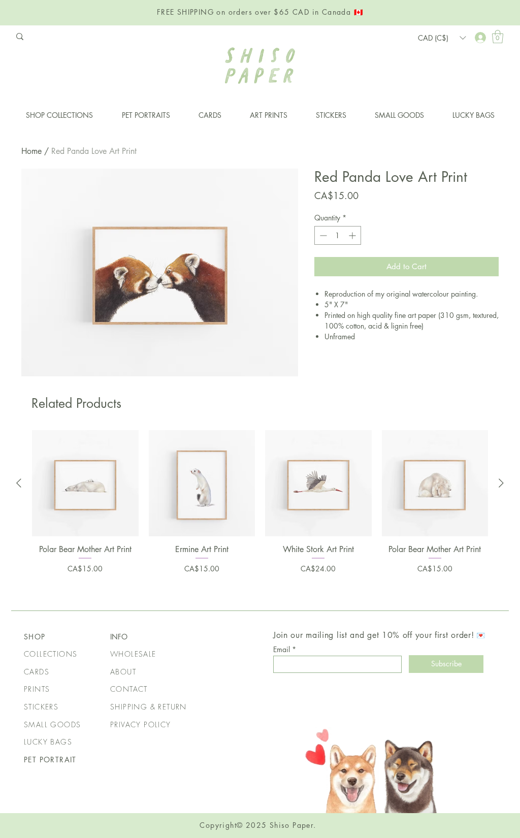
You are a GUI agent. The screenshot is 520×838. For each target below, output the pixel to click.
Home (31, 151)
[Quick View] (85, 483)
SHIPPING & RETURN (148, 707)
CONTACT (129, 689)
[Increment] (353, 235)
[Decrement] (322, 235)
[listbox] (441, 37)
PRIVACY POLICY (140, 724)
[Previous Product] (18, 483)
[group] (260, 512)
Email (281, 649)
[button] (497, 36)
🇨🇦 (358, 12)
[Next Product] (501, 483)
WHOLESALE (133, 654)
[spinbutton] (338, 235)
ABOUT (123, 671)
